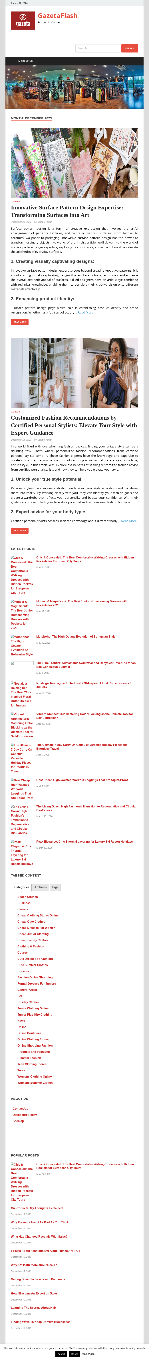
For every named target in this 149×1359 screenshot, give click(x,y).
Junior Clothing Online (33, 1008)
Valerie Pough (45, 222)
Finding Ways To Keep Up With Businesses (41, 1321)
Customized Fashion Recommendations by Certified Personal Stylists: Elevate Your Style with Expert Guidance (74, 425)
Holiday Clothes (28, 1002)
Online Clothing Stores (33, 1039)
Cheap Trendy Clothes (32, 940)
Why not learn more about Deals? (34, 1265)
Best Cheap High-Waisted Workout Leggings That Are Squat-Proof (82, 780)
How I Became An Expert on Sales (34, 1293)
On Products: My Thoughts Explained (37, 1208)
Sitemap (18, 1121)
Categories (21, 887)
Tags (55, 887)
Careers (16, 201)
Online (21, 1027)
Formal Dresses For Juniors (36, 983)
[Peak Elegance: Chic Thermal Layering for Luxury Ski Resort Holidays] (22, 842)
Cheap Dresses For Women (36, 927)
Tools (21, 1070)
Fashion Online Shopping (35, 977)
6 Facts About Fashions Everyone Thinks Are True (45, 1250)
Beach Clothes (27, 896)
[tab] (21, 887)
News (21, 1020)
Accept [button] (61, 1354)
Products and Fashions (33, 1051)
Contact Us (20, 1108)
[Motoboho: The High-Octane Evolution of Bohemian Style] (22, 636)
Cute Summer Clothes (32, 965)
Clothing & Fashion (30, 946)
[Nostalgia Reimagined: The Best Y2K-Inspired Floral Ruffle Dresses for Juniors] (22, 683)
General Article (27, 989)
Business (24, 903)
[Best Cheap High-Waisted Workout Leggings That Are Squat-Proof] (22, 780)
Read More (85, 312)
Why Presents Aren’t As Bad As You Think (40, 1222)
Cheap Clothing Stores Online (38, 915)
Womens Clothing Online (34, 1076)
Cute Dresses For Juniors (35, 958)
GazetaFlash (58, 15)
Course (22, 952)
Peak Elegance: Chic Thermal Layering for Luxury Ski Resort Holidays (84, 841)
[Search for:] (106, 48)
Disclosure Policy (25, 1114)
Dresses (23, 971)
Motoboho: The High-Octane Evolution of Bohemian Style (75, 636)
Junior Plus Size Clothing (34, 1014)
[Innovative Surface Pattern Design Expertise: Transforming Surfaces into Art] (74, 163)
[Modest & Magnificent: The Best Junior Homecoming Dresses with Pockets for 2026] (22, 601)
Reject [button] (74, 1354)
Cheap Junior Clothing (33, 934)
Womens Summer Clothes (35, 1082)
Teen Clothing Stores (32, 1064)
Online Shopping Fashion (35, 1045)
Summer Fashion (29, 1058)
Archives (40, 887)
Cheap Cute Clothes (31, 921)
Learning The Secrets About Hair (33, 1307)
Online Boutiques (29, 1033)
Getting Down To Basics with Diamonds (38, 1279)
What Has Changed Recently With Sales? (39, 1236)
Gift (19, 996)
